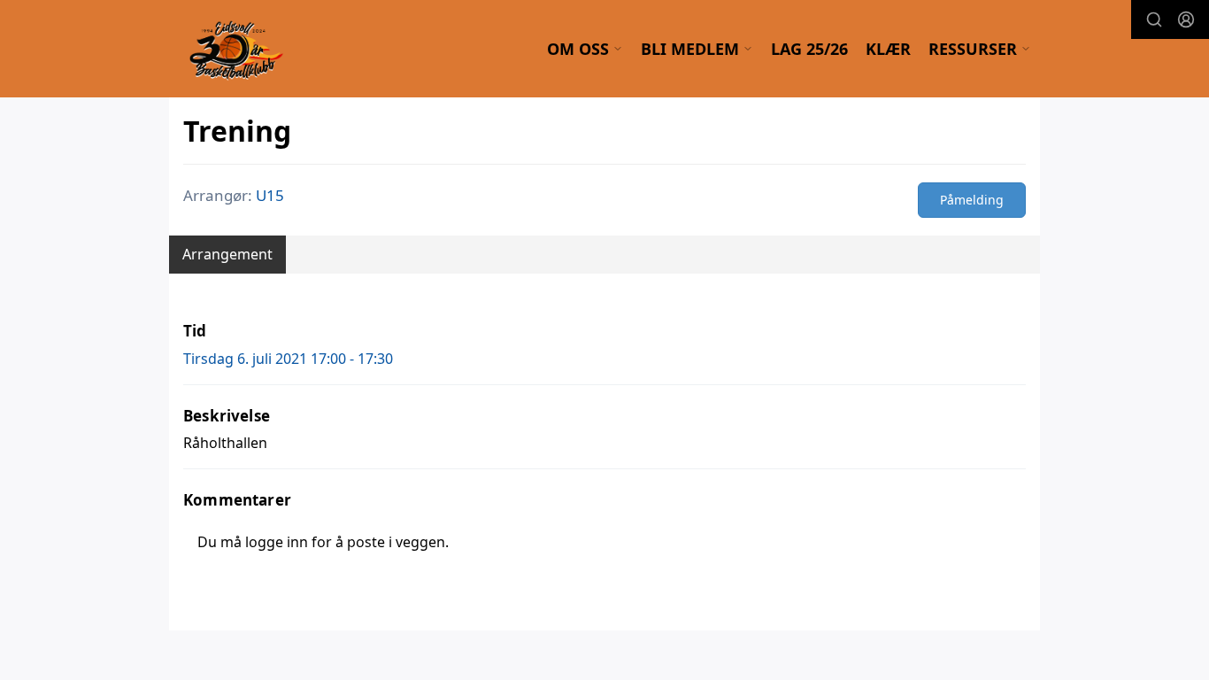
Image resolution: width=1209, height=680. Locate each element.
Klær (888, 48)
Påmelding (972, 199)
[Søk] (1154, 19)
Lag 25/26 (809, 48)
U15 (270, 195)
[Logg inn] (1186, 19)
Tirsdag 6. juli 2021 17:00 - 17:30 (288, 358)
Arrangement (227, 254)
